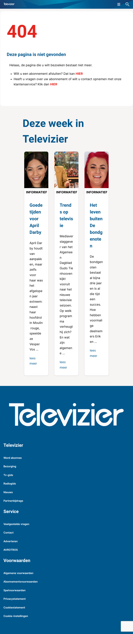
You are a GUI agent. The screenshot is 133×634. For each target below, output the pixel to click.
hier (79, 74)
